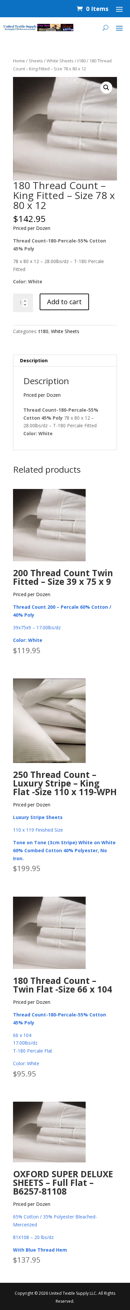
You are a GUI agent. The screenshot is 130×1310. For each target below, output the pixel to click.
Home (19, 61)
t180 (81, 61)
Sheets (36, 61)
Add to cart (64, 301)
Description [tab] (34, 360)
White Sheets (60, 61)
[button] (106, 88)
